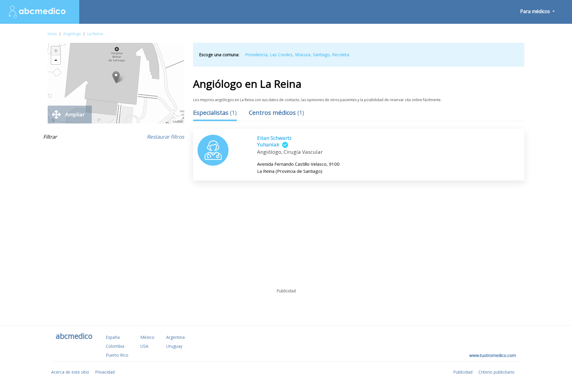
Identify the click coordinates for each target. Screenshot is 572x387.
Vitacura (302, 54)
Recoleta (340, 54)
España (113, 337)
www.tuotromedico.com (492, 355)
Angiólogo (72, 33)
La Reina (95, 33)
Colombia (115, 346)
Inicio (52, 33)
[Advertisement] (286, 241)
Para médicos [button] (535, 11)
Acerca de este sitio (70, 372)
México (147, 337)
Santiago (321, 54)
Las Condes (281, 54)
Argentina (175, 337)
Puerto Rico (117, 355)
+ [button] (56, 50)
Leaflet (178, 121)
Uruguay (174, 346)
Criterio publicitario (496, 372)
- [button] (56, 60)
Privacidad (105, 372)
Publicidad (462, 372)
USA (144, 346)
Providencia (256, 54)
